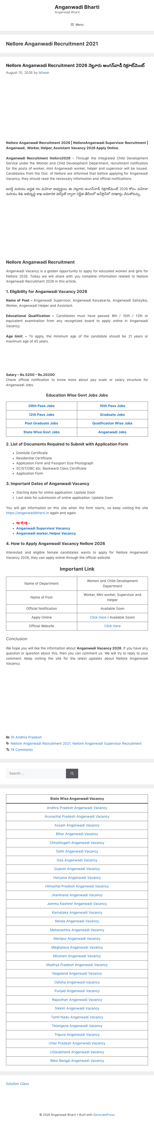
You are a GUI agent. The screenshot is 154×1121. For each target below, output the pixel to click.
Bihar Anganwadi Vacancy (77, 834)
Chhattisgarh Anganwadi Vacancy (77, 843)
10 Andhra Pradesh (26, 737)
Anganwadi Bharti (77, 7)
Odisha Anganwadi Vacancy (77, 982)
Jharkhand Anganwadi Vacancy (77, 895)
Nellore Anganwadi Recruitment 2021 (40, 743)
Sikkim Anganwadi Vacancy (77, 1008)
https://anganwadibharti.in (27, 513)
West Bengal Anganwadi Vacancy (77, 1061)
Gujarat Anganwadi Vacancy (77, 869)
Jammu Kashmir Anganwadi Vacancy (77, 904)
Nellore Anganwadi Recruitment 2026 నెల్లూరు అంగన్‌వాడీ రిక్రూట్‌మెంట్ (75, 65)
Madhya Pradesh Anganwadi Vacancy (77, 965)
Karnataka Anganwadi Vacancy (77, 912)
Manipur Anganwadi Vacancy (77, 939)
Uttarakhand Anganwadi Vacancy (77, 1052)
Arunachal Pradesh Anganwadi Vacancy (77, 816)
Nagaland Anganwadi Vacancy (77, 973)
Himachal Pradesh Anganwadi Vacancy (77, 886)
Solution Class (17, 1084)
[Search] (72, 773)
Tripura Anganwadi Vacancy (77, 1035)
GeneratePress (104, 1115)
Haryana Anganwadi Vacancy (77, 878)
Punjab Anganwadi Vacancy (77, 991)
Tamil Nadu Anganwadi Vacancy (77, 1017)
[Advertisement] (77, 111)
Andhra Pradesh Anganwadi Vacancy (77, 808)
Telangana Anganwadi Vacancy (77, 1026)
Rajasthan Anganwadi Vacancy (77, 1000)
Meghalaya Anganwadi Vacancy (77, 947)
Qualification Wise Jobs (112, 423)
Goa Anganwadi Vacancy (77, 860)
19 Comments (22, 750)
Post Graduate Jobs (41, 423)
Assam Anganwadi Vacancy (77, 825)
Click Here (98, 617)
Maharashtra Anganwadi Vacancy (77, 930)
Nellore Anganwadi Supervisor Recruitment (107, 743)
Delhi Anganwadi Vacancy (77, 851)
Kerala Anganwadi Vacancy (77, 921)
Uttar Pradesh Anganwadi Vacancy (77, 1043)
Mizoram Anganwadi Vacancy (77, 956)
